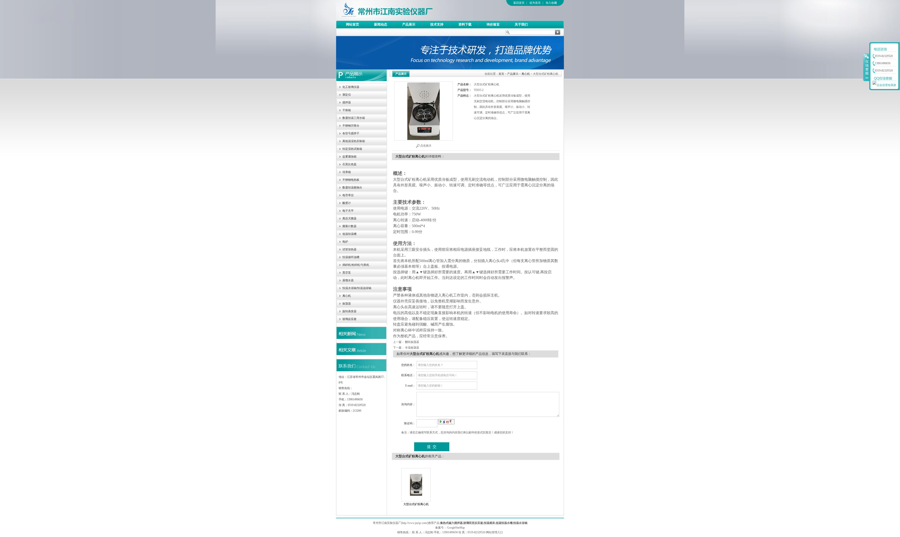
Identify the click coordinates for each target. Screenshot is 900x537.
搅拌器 (346, 102)
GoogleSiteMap (456, 527)
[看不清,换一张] (446, 423)
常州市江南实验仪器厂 (400, 10)
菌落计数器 (349, 226)
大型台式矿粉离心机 (416, 504)
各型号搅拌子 (350, 133)
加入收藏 (551, 2)
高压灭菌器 (349, 218)
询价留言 (493, 24)
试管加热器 (349, 249)
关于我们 (521, 24)
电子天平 (348, 210)
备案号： (440, 527)
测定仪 (346, 94)
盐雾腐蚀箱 (349, 156)
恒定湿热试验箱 (352, 148)
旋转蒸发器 (349, 311)
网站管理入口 (494, 532)
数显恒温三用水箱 (353, 118)
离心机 (346, 295)
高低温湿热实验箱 (353, 141)
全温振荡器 (412, 347)
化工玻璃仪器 (350, 87)
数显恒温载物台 (352, 187)
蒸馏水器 (348, 280)
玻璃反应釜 (349, 319)
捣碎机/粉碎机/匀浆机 (355, 265)
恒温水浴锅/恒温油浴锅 (356, 288)
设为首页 (535, 2)
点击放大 (425, 145)
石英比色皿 (349, 164)
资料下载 (465, 24)
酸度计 (346, 203)
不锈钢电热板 (350, 179)
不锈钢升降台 (350, 125)
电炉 (345, 241)
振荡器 (346, 303)
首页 (501, 73)
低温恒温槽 (349, 234)
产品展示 (408, 24)
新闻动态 (380, 24)
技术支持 (436, 24)
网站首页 (352, 24)
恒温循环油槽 (350, 257)
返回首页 (519, 2)
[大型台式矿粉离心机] (416, 484)
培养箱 (346, 172)
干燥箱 (346, 110)
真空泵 (346, 272)
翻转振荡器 (412, 342)
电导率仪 (348, 195)
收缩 (866, 67)
